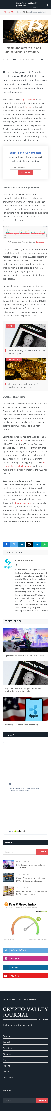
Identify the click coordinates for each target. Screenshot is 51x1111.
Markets (26, 12)
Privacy (6, 1071)
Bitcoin (28, 107)
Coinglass (40, 242)
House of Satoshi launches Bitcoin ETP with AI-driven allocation (30, 879)
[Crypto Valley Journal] (27, 5)
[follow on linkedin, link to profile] (25, 967)
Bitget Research (11, 59)
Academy (7, 1036)
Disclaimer (8, 1077)
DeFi (22, 440)
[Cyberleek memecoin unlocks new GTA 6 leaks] (25, 640)
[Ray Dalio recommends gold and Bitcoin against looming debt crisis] (25, 673)
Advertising (8, 1048)
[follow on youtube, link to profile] (25, 975)
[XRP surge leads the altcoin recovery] (25, 709)
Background (14, 359)
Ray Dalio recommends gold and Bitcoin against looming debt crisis (23, 690)
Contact (6, 1042)
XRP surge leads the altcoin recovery (21, 724)
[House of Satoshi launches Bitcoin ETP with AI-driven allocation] (8, 877)
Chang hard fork (23, 503)
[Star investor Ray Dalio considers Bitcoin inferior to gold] (25, 335)
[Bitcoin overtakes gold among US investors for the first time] (25, 369)
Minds (11, 326)
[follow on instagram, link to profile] (25, 958)
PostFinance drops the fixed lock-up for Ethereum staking (31, 892)
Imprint (6, 1065)
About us (7, 1054)
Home (19, 12)
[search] (46, 5)
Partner (6, 1060)
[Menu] (5, 5)
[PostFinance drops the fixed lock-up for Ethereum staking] (8, 891)
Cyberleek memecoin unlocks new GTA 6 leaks (26, 655)
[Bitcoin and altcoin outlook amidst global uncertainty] (25, 31)
